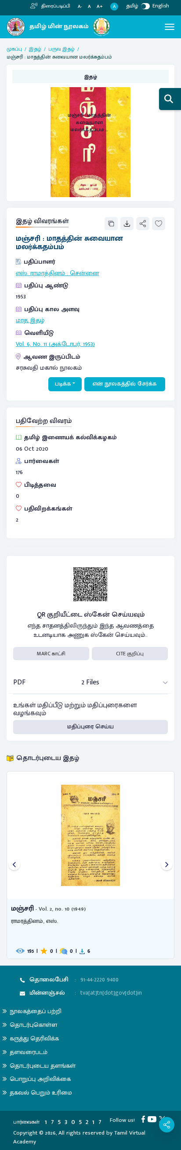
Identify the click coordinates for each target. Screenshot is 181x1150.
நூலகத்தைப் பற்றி (36, 1011)
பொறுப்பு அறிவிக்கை (40, 1079)
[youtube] (153, 1119)
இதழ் (35, 49)
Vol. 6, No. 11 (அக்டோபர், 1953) (55, 344)
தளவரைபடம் (28, 1052)
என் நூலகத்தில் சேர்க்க (125, 384)
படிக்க (63, 384)
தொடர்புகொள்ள (33, 1024)
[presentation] (14, 865)
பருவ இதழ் (61, 49)
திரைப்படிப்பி (55, 6)
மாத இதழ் (30, 320)
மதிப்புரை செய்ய (90, 726)
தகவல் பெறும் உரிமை (41, 1092)
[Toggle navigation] (169, 27)
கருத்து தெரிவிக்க (34, 1038)
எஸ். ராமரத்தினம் (40, 273)
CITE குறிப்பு (130, 653)
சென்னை (84, 273)
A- (80, 7)
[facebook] (144, 1119)
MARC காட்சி (51, 653)
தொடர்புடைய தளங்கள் (43, 1065)
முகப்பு (14, 49)
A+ (100, 7)
